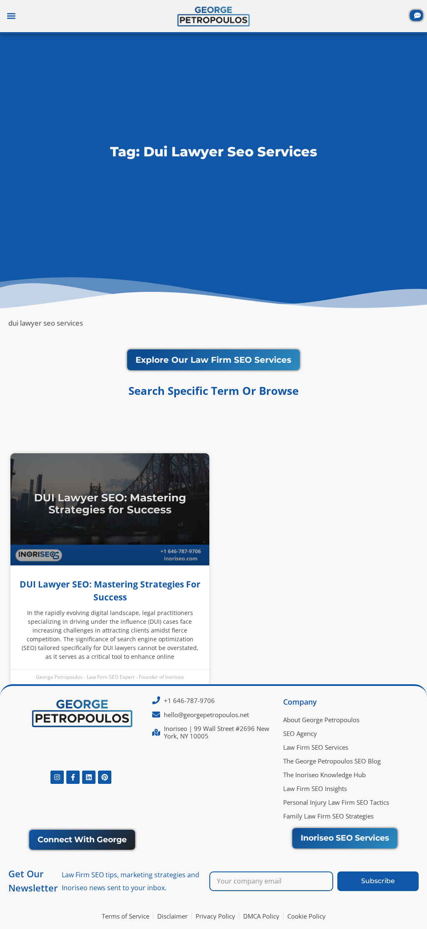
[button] (11, 16)
